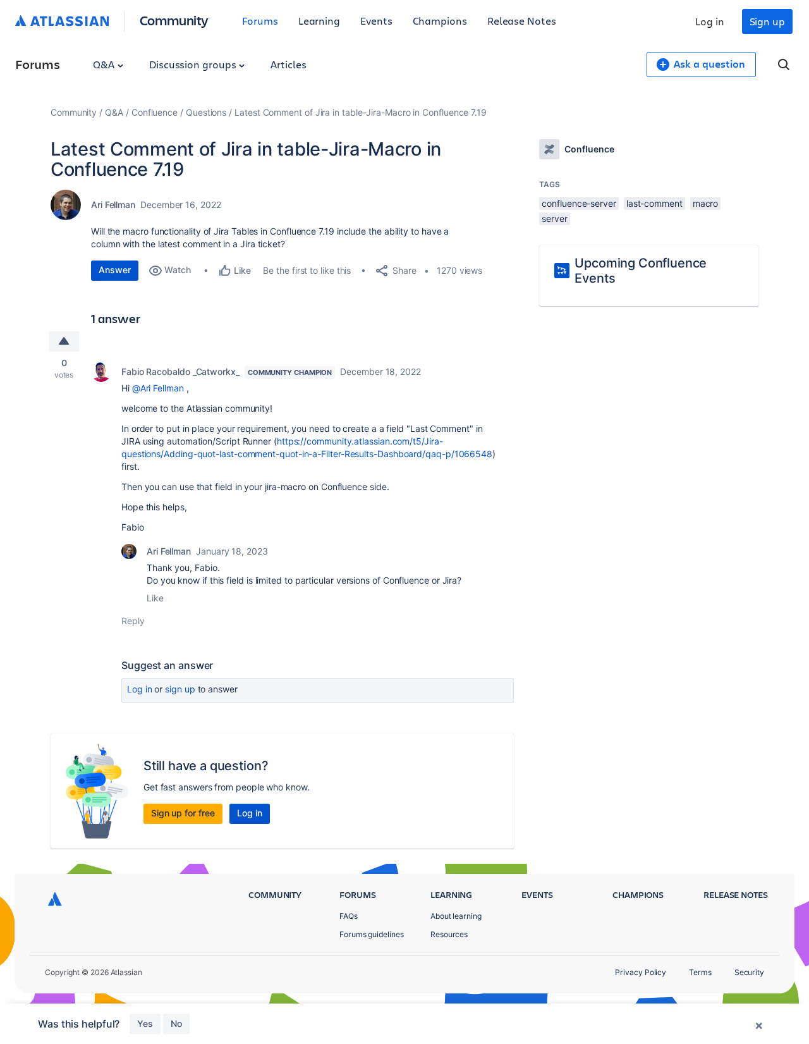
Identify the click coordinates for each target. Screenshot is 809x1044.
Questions (206, 112)
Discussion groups (194, 64)
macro (706, 203)
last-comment (654, 203)
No (176, 1023)
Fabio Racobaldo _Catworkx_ (180, 371)
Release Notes (521, 20)
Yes (145, 1023)
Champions (440, 20)
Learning (319, 20)
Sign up (767, 21)
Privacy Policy (640, 972)
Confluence (154, 112)
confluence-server (579, 203)
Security (749, 972)
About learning (456, 916)
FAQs (348, 916)
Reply (133, 620)
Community (174, 20)
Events (376, 20)
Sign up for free (183, 813)
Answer (115, 269)
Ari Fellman (113, 204)
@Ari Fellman (158, 388)
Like (155, 598)
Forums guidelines (371, 934)
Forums (260, 20)
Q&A (105, 64)
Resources (449, 934)
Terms (700, 972)
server (555, 218)
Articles (288, 64)
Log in (709, 21)
